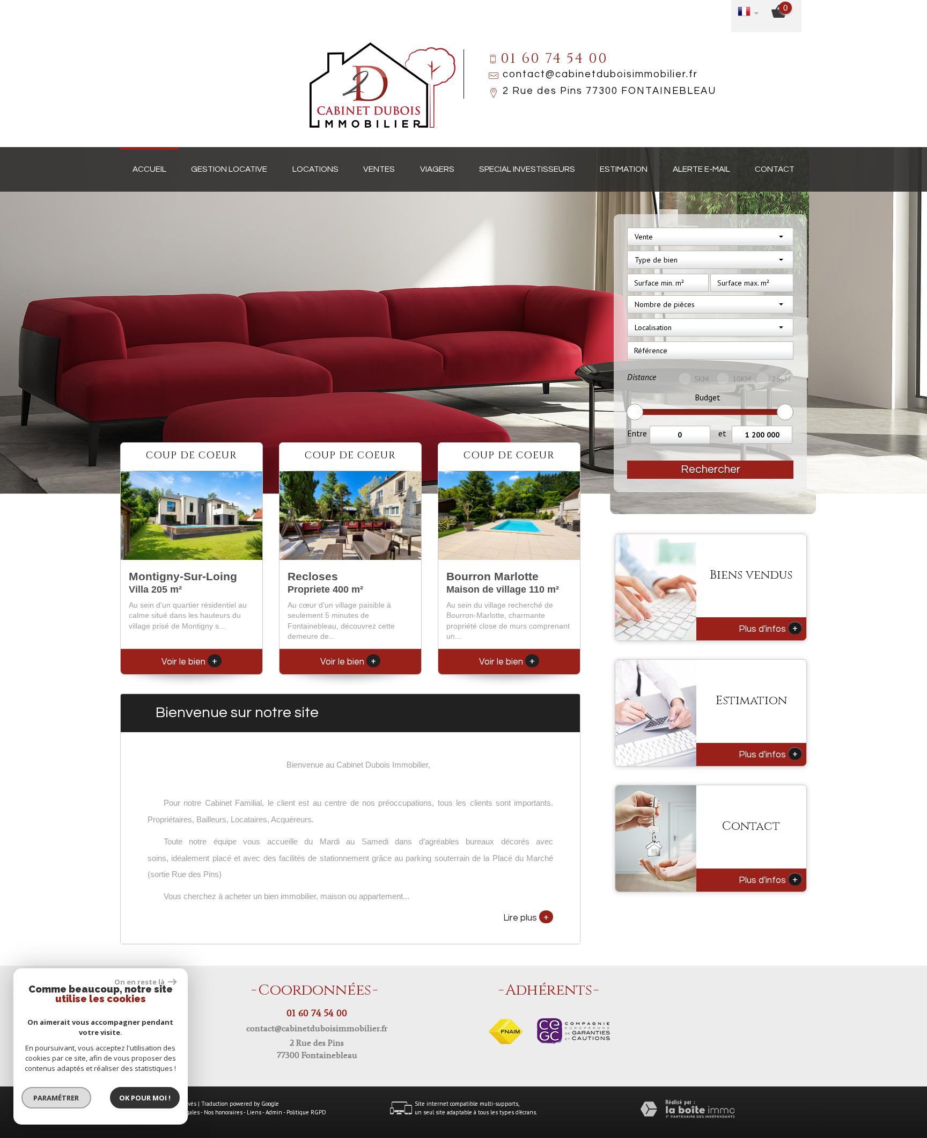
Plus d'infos (768, 628)
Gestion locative (229, 169)
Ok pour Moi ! (145, 1098)
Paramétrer (56, 1098)
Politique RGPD (306, 1112)
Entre (637, 433)
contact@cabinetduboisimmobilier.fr (600, 74)
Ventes (379, 169)
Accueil (149, 169)
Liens (254, 1112)
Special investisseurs (527, 169)
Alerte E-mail (701, 169)
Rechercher (710, 469)
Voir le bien (189, 662)
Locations (315, 169)
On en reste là (140, 982)
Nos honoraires (223, 1112)
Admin (274, 1112)
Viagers (437, 169)
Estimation (624, 169)
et (722, 433)
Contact (774, 169)
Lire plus (526, 916)
